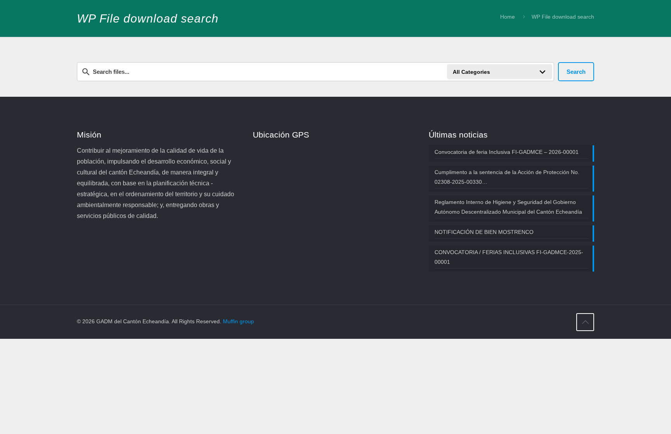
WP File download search (563, 17)
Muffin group (238, 321)
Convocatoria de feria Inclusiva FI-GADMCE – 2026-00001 (507, 152)
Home (507, 17)
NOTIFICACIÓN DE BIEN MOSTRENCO (484, 232)
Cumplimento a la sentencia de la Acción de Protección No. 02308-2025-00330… (507, 177)
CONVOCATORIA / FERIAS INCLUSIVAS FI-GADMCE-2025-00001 (509, 257)
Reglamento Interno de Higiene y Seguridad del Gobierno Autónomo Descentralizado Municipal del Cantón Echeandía (508, 207)
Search (576, 71)
